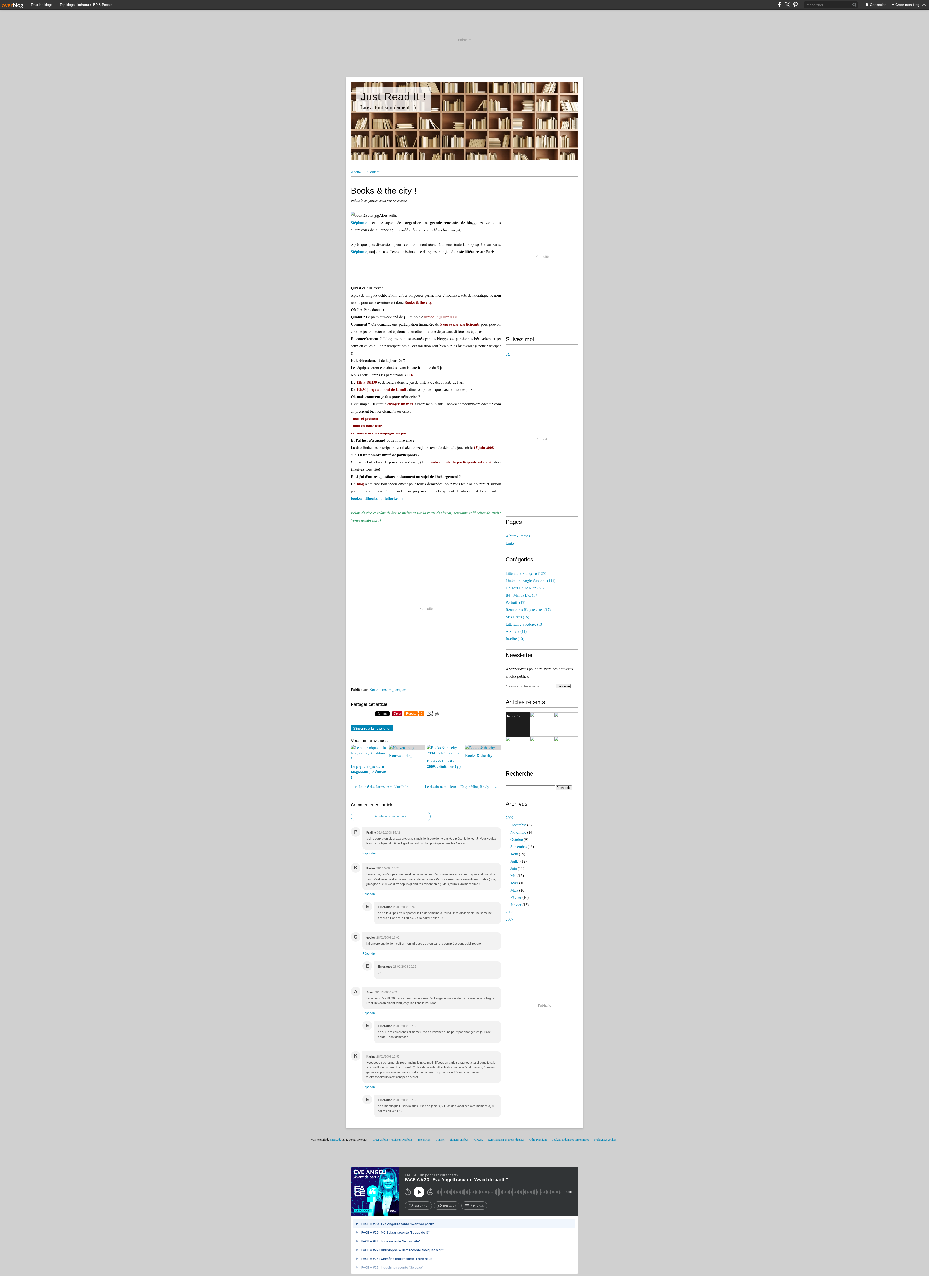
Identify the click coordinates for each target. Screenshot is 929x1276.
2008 (509, 911)
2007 (509, 919)
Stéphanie (359, 222)
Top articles (424, 1139)
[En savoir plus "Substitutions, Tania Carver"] (566, 749)
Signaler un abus (459, 1139)
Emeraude (335, 1139)
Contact (373, 171)
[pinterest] (795, 4)
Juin (513, 868)
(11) (516, 631)
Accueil (357, 171)
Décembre (518, 824)
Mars (514, 890)
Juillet (514, 861)
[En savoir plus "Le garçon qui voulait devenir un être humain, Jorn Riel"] (542, 724)
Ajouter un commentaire (390, 816)
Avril (514, 882)
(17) (522, 594)
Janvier (515, 904)
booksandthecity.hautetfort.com (377, 498)
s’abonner (421, 1205)
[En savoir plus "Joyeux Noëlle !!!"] (566, 724)
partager (449, 1205)
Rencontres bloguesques (387, 689)
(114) (530, 580)
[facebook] (779, 4)
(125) (526, 573)
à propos (477, 1205)
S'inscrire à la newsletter (371, 728)
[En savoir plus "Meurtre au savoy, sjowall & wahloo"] (542, 749)
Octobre (516, 839)
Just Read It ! (393, 96)
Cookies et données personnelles (570, 1139)
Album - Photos (518, 535)
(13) (524, 624)
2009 (509, 817)
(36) (525, 587)
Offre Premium (538, 1139)
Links (510, 542)
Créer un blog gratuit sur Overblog (392, 1139)
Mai (513, 875)
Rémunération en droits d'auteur (506, 1139)
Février (515, 897)
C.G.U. (478, 1139)
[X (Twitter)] (787, 4)
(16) (517, 616)
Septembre (518, 846)
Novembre (518, 832)
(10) (515, 638)
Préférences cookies (605, 1139)
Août (514, 853)
